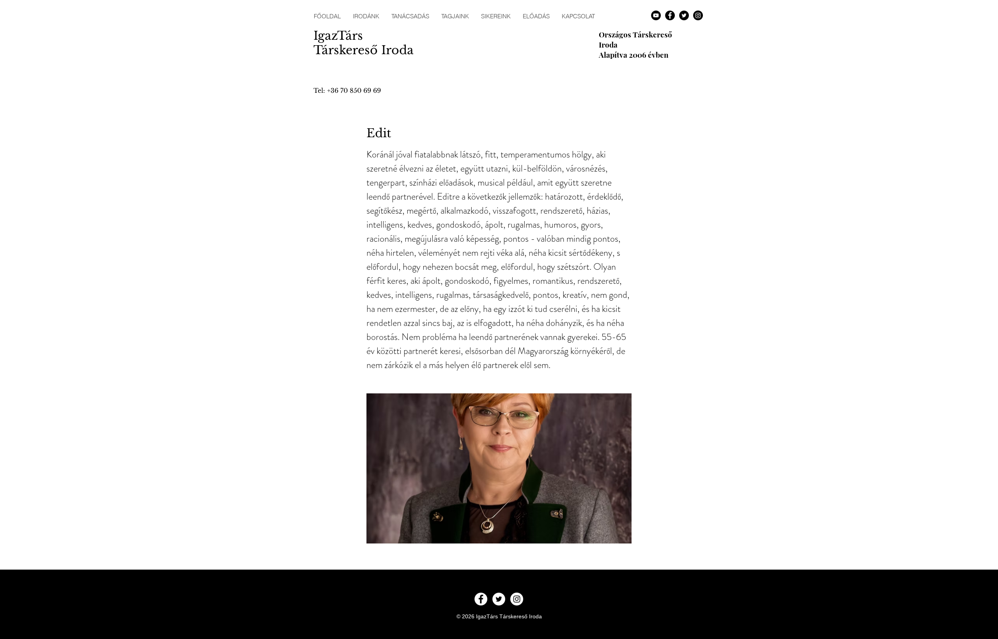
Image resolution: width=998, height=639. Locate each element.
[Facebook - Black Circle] (670, 15)
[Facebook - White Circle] (480, 599)
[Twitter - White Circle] (498, 599)
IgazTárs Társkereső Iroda (363, 42)
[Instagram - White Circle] (516, 599)
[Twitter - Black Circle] (684, 15)
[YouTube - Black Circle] (656, 15)
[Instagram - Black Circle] (698, 15)
